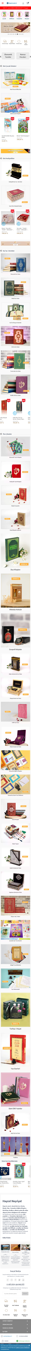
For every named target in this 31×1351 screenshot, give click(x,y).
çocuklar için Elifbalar (9, 1228)
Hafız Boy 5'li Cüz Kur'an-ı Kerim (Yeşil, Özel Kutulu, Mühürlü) (7, 418)
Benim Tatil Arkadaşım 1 (23, 136)
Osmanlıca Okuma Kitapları (11, 1219)
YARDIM (6, 1341)
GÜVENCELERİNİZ (23, 1336)
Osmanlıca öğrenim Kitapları (16, 1218)
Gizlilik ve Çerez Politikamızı (23, 1347)
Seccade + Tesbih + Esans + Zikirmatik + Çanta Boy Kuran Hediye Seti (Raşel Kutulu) (22, 229)
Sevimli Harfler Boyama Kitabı (8, 136)
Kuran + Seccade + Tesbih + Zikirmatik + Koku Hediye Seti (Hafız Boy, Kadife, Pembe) (7, 229)
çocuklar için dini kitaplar (17, 1229)
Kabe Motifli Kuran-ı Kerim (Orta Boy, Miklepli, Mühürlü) (22, 418)
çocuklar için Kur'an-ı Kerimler (19, 1226)
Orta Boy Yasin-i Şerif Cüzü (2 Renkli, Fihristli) (7, 1182)
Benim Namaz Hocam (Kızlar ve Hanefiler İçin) (22, 1182)
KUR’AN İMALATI (7, 1336)
